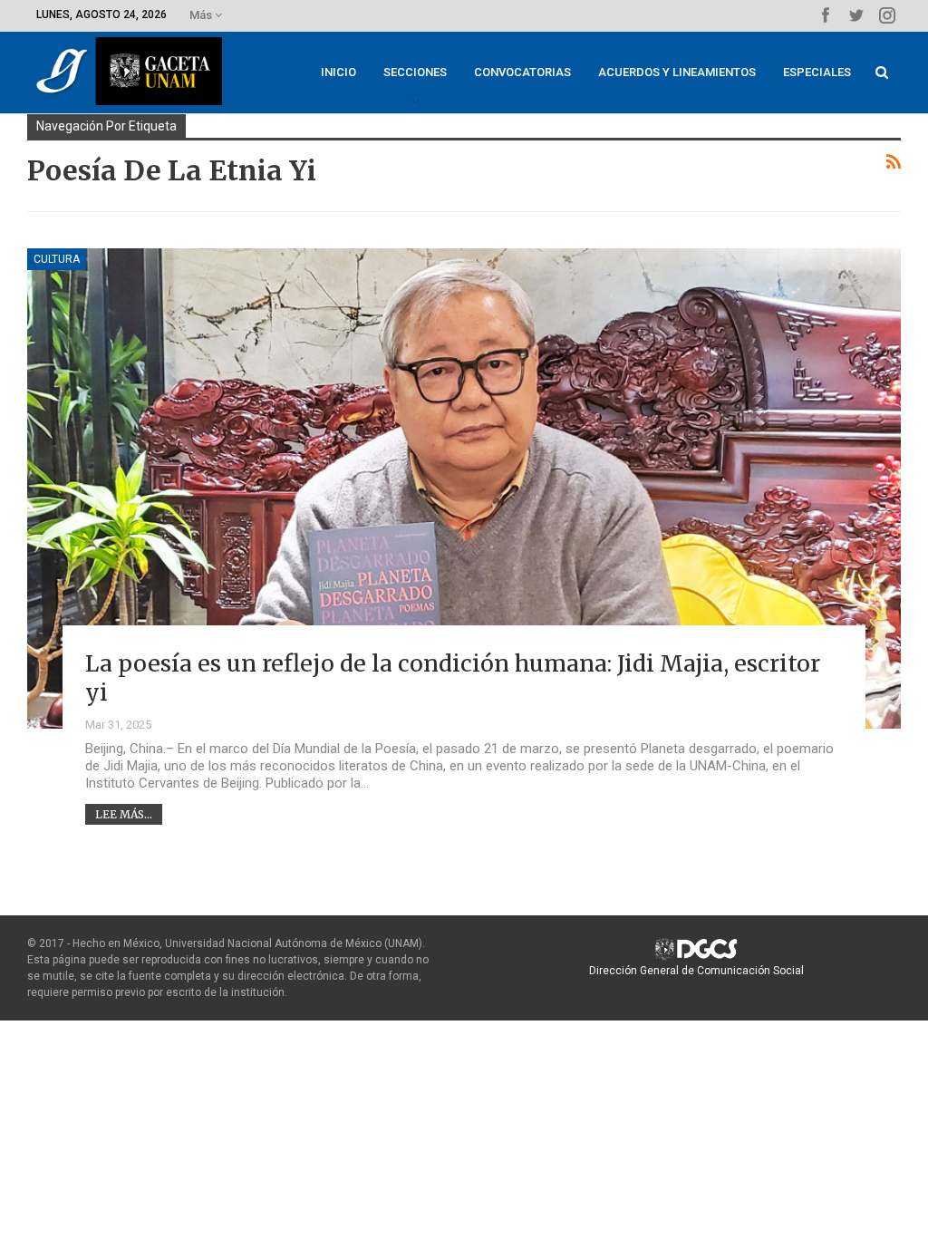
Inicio (338, 72)
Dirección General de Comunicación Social (696, 970)
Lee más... (123, 814)
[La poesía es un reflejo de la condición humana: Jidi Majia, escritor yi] (464, 488)
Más (202, 15)
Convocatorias (522, 72)
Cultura (57, 259)
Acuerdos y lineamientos (677, 72)
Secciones (415, 72)
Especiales (817, 72)
